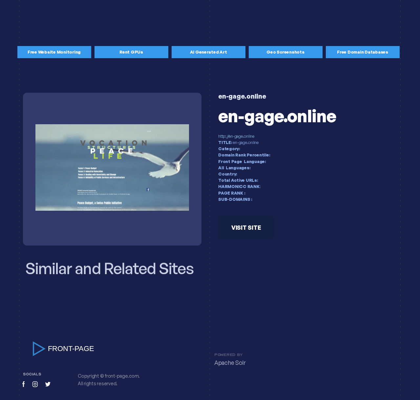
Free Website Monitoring (54, 52)
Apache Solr (230, 363)
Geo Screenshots (285, 52)
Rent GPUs (131, 52)
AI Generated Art (208, 52)
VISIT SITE (246, 227)
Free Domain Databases (362, 52)
